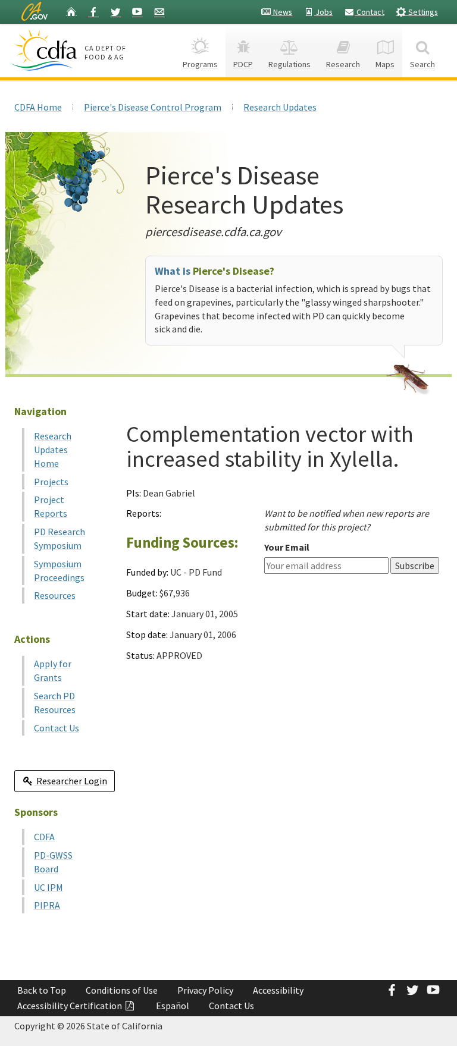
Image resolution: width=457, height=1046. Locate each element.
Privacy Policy (205, 990)
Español (172, 1006)
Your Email (286, 547)
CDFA (44, 837)
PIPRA (47, 905)
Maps (385, 64)
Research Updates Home (52, 449)
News (281, 12)
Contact (369, 12)
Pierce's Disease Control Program (152, 107)
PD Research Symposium (59, 538)
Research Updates (280, 107)
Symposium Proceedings (59, 570)
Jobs (323, 12)
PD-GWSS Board (53, 862)
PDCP (243, 64)
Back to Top (41, 990)
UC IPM (48, 887)
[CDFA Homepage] (45, 50)
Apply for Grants (52, 670)
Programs (200, 64)
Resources (55, 595)
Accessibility (278, 990)
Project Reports (50, 506)
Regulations (289, 64)
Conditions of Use (122, 990)
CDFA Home (38, 107)
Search (422, 64)
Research (343, 64)
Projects (51, 482)
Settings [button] (422, 12)
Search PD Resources (55, 702)
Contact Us (56, 728)
